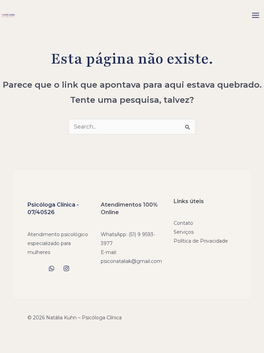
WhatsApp (113, 234)
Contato (183, 223)
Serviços (184, 232)
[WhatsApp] (51, 268)
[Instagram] (66, 268)
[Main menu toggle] (255, 15)
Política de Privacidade (201, 241)
